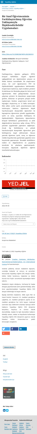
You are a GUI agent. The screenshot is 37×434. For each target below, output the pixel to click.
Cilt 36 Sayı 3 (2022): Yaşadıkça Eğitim (13, 8)
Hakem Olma (21, 424)
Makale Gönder (9, 347)
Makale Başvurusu (15, 432)
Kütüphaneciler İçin (8, 380)
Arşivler (12, 6)
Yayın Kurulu (28, 424)
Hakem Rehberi (21, 428)
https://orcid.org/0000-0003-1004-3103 (12, 39)
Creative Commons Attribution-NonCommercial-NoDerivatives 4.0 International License (18, 261)
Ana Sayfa (5, 6)
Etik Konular (28, 428)
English (5, 359)
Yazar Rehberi (14, 424)
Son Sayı (7, 424)
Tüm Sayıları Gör (8, 428)
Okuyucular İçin (7, 374)
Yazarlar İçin (6, 377)
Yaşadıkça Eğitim (10, 2)
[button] (6, 329)
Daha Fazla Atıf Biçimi (10, 224)
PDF (6, 196)
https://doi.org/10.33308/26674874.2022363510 (17, 54)
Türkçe (5, 362)
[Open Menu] (2, 2)
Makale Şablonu (15, 428)
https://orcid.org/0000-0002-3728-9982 (12, 46)
